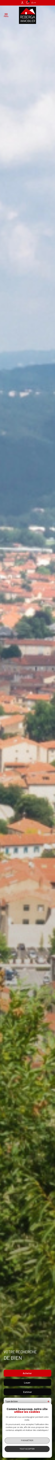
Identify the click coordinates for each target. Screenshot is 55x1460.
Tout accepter (27, 1448)
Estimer (27, 1391)
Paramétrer (27, 1440)
